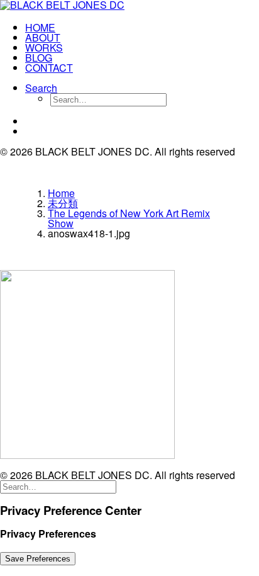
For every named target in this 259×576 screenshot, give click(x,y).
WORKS (44, 47)
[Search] (58, 485)
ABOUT (42, 37)
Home (61, 193)
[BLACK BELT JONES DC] (129, 6)
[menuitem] (142, 28)
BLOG (38, 57)
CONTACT (49, 67)
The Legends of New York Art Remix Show (129, 218)
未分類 (63, 203)
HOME (40, 27)
